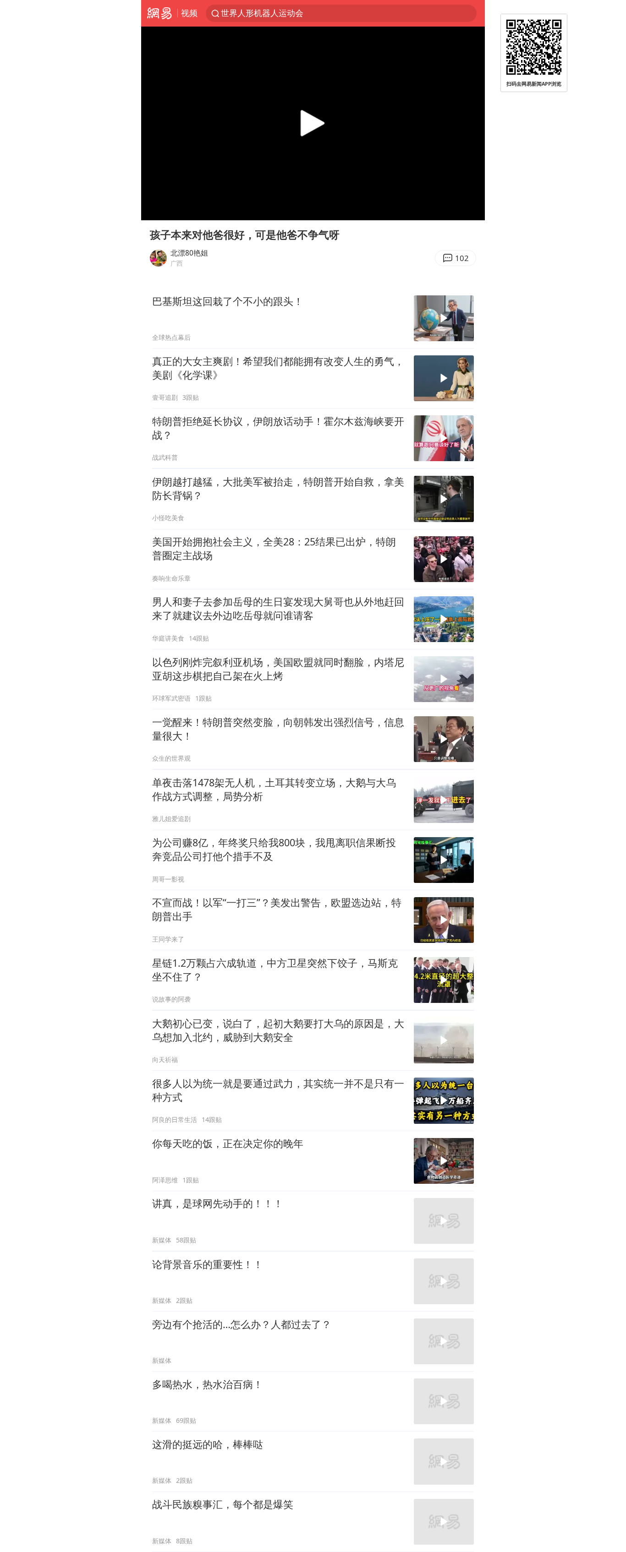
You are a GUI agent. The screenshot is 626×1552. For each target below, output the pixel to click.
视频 (189, 12)
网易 (159, 13)
